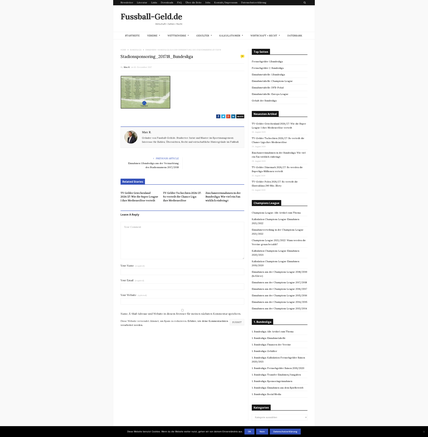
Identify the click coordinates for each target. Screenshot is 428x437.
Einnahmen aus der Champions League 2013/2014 (279, 308)
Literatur (142, 2)
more (240, 116)
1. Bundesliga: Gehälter (264, 351)
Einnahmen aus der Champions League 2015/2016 (279, 295)
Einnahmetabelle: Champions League (272, 81)
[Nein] (423, 431)
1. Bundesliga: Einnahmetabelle (269, 338)
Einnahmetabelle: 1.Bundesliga (268, 74)
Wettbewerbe (177, 35)
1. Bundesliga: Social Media (266, 394)
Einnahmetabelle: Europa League (270, 94)
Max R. (127, 67)
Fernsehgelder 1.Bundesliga (267, 61)
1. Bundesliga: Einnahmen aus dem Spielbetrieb (277, 387)
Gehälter (202, 35)
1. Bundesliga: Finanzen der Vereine (271, 344)
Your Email (132, 280)
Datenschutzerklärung (253, 2)
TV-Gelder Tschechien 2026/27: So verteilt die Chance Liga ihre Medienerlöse (182, 196)
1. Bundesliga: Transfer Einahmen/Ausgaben (276, 374)
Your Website (134, 295)
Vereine (152, 35)
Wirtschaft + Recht (263, 35)
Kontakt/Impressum (225, 2)
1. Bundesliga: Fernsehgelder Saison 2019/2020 (278, 368)
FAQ (179, 2)
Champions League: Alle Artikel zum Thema (276, 212)
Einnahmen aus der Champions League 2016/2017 (279, 288)
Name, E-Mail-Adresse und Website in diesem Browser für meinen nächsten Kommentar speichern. (181, 314)
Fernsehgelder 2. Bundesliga (268, 68)
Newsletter (127, 2)
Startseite (132, 35)
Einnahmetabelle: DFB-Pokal (268, 87)
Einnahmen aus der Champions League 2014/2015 (279, 301)
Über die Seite (193, 2)
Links (154, 2)
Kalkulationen (229, 35)
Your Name (133, 265)
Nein (262, 431)
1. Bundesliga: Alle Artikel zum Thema (272, 331)
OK (249, 431)
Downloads (167, 2)
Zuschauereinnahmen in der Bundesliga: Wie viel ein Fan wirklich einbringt (223, 196)
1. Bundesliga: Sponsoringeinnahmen (272, 381)
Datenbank (294, 35)
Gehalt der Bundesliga (264, 100)
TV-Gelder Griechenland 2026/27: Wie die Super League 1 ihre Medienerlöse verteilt (139, 196)
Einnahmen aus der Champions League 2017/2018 (279, 282)
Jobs (207, 2)
